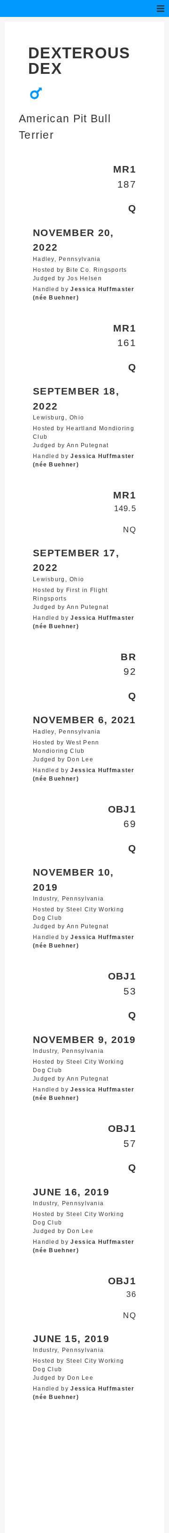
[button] (160, 8)
